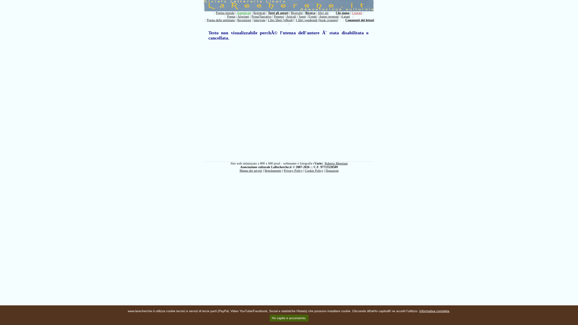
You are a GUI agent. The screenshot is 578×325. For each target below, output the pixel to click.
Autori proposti (329, 16)
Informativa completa (434, 311)
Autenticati (244, 13)
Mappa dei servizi (251, 170)
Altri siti (323, 13)
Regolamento (273, 170)
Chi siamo (343, 13)
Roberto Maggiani (336, 163)
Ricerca (310, 13)
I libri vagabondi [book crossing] (317, 20)
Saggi (302, 16)
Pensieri (279, 16)
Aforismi (243, 16)
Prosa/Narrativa (261, 16)
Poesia (231, 16)
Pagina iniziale (225, 13)
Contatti (357, 13)
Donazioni (332, 170)
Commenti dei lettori (359, 20)
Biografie (297, 13)
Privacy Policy (293, 170)
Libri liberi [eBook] (281, 20)
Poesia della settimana (221, 20)
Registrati (259, 13)
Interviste (260, 20)
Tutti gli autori (278, 13)
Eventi (312, 16)
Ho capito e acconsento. (289, 318)
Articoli (291, 16)
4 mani (345, 16)
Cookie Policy (314, 170)
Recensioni (244, 20)
